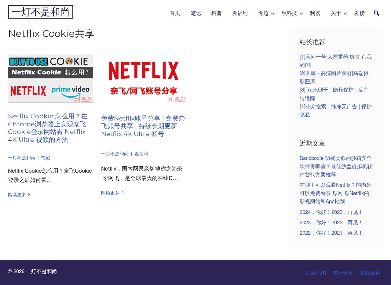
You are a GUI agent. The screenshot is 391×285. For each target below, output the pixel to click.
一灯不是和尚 (40, 12)
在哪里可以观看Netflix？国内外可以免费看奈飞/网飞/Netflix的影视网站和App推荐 (335, 193)
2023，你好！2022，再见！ (331, 222)
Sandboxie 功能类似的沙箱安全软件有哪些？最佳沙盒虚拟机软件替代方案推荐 (336, 166)
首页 (175, 13)
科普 (216, 13)
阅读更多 (17, 194)
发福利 (240, 13)
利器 (315, 13)
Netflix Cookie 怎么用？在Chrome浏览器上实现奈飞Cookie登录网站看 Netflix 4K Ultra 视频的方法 (47, 127)
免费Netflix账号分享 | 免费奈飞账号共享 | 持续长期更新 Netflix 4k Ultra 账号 (143, 126)
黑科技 (289, 13)
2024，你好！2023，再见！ (331, 211)
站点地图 (315, 272)
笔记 (196, 13)
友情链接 (343, 272)
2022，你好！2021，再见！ (331, 232)
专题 (263, 13)
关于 (336, 13)
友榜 (359, 13)
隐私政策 (370, 272)
